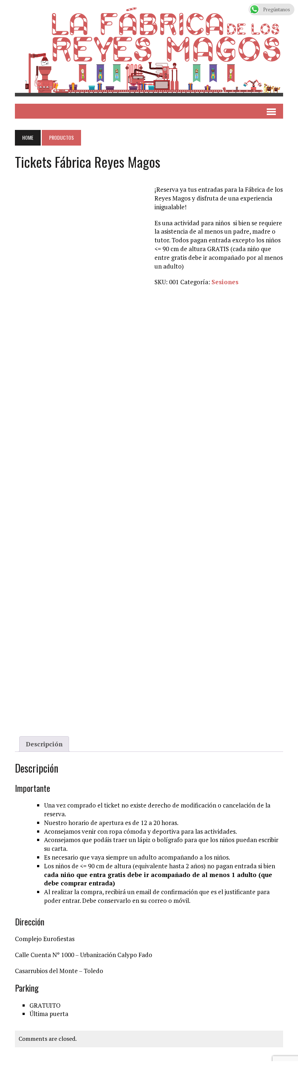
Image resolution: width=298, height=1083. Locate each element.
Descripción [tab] (44, 744)
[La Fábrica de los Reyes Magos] (149, 51)
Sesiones (225, 282)
